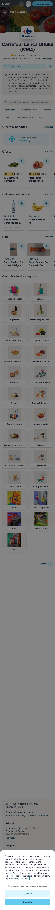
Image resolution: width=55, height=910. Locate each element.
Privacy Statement (20, 878)
